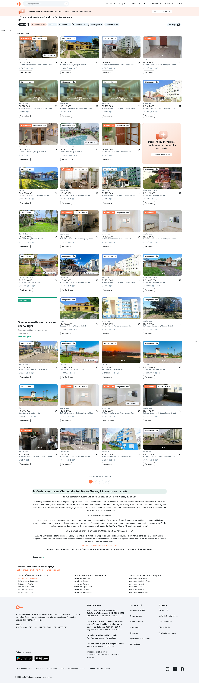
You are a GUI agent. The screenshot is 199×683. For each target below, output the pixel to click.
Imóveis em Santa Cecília (83, 592)
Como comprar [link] (137, 621)
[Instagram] (168, 669)
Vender (135, 3)
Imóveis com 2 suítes (26, 587)
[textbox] (46, 3)
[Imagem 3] (41, 99)
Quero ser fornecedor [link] (140, 639)
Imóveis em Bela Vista (82, 578)
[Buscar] (66, 4)
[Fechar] (178, 11)
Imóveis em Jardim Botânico (139, 581)
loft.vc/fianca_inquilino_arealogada (103, 624)
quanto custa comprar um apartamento (99, 545)
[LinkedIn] (175, 669)
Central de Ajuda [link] (137, 610)
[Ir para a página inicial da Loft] (20, 3)
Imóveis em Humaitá (136, 584)
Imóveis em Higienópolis (83, 587)
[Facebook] (182, 669)
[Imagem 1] (79, 55)
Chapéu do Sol (53, 570)
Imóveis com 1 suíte (25, 584)
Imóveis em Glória (135, 587)
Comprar (109, 3)
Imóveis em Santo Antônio (139, 578)
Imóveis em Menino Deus (138, 592)
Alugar (122, 3)
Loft (18, 570)
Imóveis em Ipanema (81, 589)
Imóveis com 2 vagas (26, 592)
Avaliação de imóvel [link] (167, 633)
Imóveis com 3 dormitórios (28, 581)
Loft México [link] (135, 644)
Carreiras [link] (134, 633)
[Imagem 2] (81, 99)
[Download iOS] (41, 659)
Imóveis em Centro (81, 581)
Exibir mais (37, 557)
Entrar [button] (179, 3)
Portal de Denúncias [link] (23, 668)
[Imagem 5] (44, 186)
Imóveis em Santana (81, 584)
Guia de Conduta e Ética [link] (99, 668)
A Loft (167, 3)
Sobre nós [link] (134, 627)
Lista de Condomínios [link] (168, 616)
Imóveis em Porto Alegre (33, 570)
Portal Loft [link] (163, 610)
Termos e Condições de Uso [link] (72, 668)
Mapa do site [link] (164, 627)
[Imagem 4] (167, 99)
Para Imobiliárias (151, 3)
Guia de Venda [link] (165, 621)
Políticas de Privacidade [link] (46, 668)
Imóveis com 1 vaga (25, 589)
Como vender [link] (136, 616)
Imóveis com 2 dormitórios (28, 578)
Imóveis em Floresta (136, 589)
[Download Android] (24, 659)
